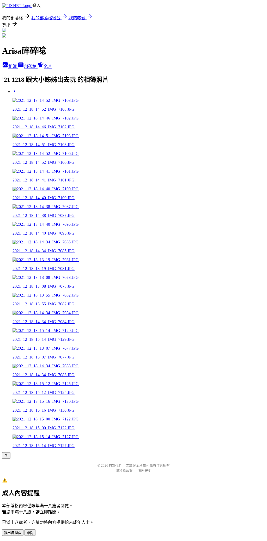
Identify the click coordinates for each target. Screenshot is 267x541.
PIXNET (115, 465)
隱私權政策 (124, 471)
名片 (48, 66)
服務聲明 (144, 471)
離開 (30, 533)
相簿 (13, 66)
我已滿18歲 (12, 533)
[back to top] (6, 455)
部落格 (31, 66)
